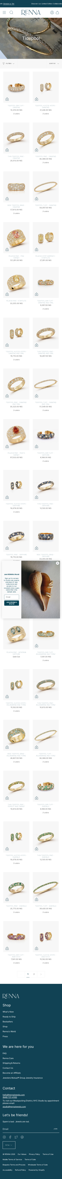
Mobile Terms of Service (12, 1159)
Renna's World (9, 1031)
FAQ (4, 1053)
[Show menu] (4, 12)
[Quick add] (7, 99)
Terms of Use (48, 1154)
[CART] (57, 12)
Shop (5, 1026)
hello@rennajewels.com (14, 1095)
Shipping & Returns (11, 1063)
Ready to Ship (9, 1016)
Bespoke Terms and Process (14, 1165)
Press (5, 1036)
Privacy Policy (34, 1154)
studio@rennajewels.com (14, 1106)
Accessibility (7, 1170)
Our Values (22, 1154)
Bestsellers (8, 1021)
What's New (8, 1011)
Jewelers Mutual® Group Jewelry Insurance (23, 1078)
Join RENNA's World (11, 603)
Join (55, 1129)
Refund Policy (20, 1170)
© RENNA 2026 (9, 1154)
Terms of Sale (30, 1159)
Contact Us (8, 1068)
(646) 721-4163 (10, 1097)
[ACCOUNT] (52, 12)
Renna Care (8, 1058)
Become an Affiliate (12, 1073)
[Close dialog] (57, 563)
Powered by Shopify (37, 1170)
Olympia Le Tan (8, 4)
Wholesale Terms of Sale (38, 1165)
